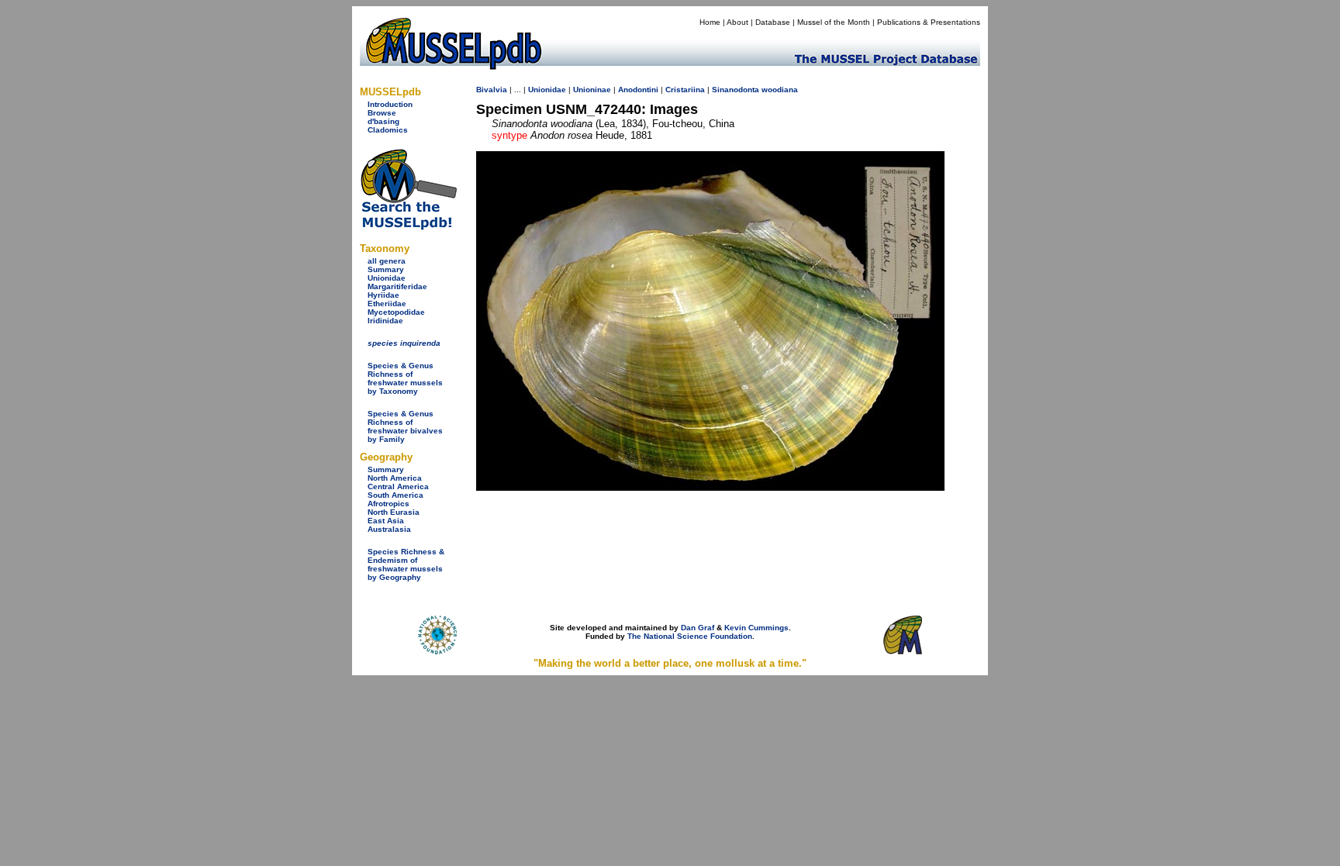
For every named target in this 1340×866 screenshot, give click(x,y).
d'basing (383, 121)
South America (395, 495)
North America (395, 478)
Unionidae (387, 278)
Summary (386, 269)
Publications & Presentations (928, 22)
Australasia (389, 529)
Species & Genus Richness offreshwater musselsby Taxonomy (405, 378)
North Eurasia (394, 512)
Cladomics (388, 130)
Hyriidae (383, 295)
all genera (387, 261)
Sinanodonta (735, 89)
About (737, 22)
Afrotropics (388, 503)
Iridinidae (385, 320)
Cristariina (685, 89)
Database (772, 22)
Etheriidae (387, 303)
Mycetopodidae (396, 312)
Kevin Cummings (756, 627)
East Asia (386, 520)
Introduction (390, 104)
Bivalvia (491, 89)
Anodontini (638, 89)
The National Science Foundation (689, 636)
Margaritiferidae (397, 286)
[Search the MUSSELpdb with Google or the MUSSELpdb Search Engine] (408, 226)
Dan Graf (697, 627)
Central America (398, 486)
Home (709, 22)
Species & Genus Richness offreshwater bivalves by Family (405, 426)
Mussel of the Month (833, 22)
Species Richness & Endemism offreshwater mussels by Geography (406, 564)
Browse (382, 113)
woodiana (780, 89)
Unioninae (592, 89)
